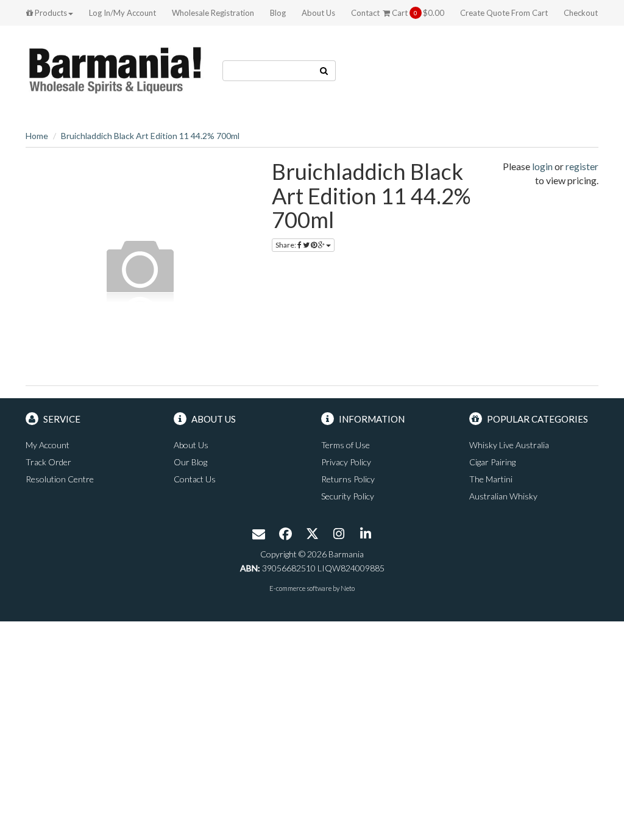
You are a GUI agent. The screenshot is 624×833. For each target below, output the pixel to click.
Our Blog (190, 462)
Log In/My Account (122, 13)
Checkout (581, 13)
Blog (278, 13)
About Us (318, 13)
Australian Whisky (503, 496)
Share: (286, 244)
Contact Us (195, 479)
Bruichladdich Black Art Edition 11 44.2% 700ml (150, 135)
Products (50, 13)
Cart (417, 13)
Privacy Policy (346, 462)
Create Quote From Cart (504, 13)
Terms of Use (345, 445)
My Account (47, 445)
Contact (365, 13)
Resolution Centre (60, 479)
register (582, 166)
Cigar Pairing (492, 462)
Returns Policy (348, 479)
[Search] (324, 70)
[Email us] (258, 535)
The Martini (490, 479)
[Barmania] (115, 70)
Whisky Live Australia (509, 445)
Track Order (48, 462)
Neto (348, 588)
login (542, 166)
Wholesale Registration (213, 13)
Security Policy (347, 496)
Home (37, 135)
